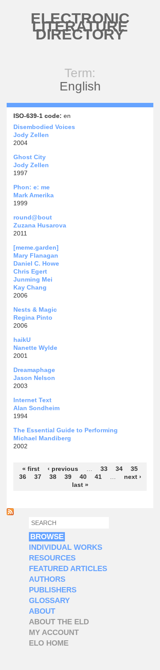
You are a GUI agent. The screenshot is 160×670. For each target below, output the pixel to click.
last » (80, 484)
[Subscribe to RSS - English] (10, 513)
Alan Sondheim (36, 407)
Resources (52, 558)
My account (54, 632)
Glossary (49, 600)
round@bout (32, 217)
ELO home (48, 643)
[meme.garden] (36, 247)
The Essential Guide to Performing (65, 430)
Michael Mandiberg (42, 438)
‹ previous (63, 468)
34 (119, 468)
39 (68, 476)
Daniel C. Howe (36, 263)
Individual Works (65, 547)
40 (83, 476)
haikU (22, 339)
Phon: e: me (31, 187)
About (42, 611)
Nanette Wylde (35, 347)
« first (31, 468)
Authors (47, 579)
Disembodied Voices (44, 126)
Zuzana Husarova (39, 225)
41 (98, 476)
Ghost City (29, 157)
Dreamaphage (34, 369)
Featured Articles (68, 568)
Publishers (52, 590)
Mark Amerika (33, 195)
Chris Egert (30, 271)
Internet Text (32, 400)
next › (132, 476)
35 (134, 468)
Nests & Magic (35, 309)
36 (22, 476)
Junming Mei (32, 279)
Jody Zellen (31, 134)
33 (104, 468)
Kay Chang (30, 287)
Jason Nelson (34, 377)
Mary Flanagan (35, 255)
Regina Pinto (32, 317)
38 (52, 476)
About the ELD (59, 622)
